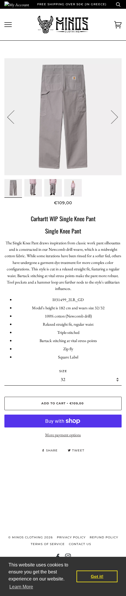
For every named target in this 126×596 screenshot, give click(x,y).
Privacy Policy (71, 537)
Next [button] (111, 117)
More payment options (63, 434)
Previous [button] (14, 117)
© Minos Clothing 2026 (30, 537)
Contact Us (80, 544)
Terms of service (48, 544)
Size (63, 371)
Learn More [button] (21, 586)
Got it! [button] (97, 576)
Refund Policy (104, 537)
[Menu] (8, 24)
